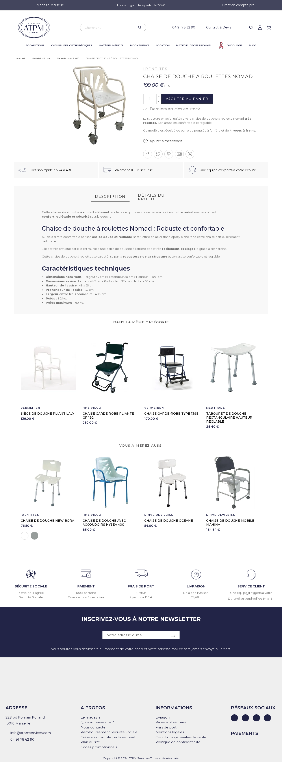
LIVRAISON (196, 586)
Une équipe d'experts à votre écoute (251, 593)
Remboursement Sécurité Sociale (109, 732)
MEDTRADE (215, 407)
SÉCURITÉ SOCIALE (31, 586)
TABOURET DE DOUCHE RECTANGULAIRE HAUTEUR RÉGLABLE (229, 417)
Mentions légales (170, 732)
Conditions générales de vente (181, 737)
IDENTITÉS (155, 68)
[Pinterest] (267, 717)
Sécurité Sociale (31, 597)
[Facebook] (245, 717)
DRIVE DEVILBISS (158, 514)
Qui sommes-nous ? (97, 722)
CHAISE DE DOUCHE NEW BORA (47, 521)
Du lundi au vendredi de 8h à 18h (251, 598)
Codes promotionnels (99, 747)
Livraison (163, 717)
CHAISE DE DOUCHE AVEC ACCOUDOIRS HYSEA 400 (104, 523)
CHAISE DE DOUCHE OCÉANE (168, 521)
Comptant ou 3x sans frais (86, 597)
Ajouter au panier (187, 99)
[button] (162, 141)
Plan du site (90, 742)
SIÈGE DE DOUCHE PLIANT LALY (47, 414)
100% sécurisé (86, 593)
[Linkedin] (234, 717)
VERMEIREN (30, 407)
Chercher (140, 27)
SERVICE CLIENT (251, 586)
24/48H (196, 597)
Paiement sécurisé (171, 722)
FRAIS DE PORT (141, 586)
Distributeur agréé (31, 593)
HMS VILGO (92, 407)
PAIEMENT (86, 586)
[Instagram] (256, 717)
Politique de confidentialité (178, 742)
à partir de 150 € (141, 597)
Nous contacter (94, 727)
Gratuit (141, 593)
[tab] (110, 197)
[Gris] (34, 536)
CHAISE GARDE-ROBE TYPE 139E (171, 414)
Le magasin (90, 717)
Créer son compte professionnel (108, 737)
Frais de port (166, 727)
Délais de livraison (196, 593)
